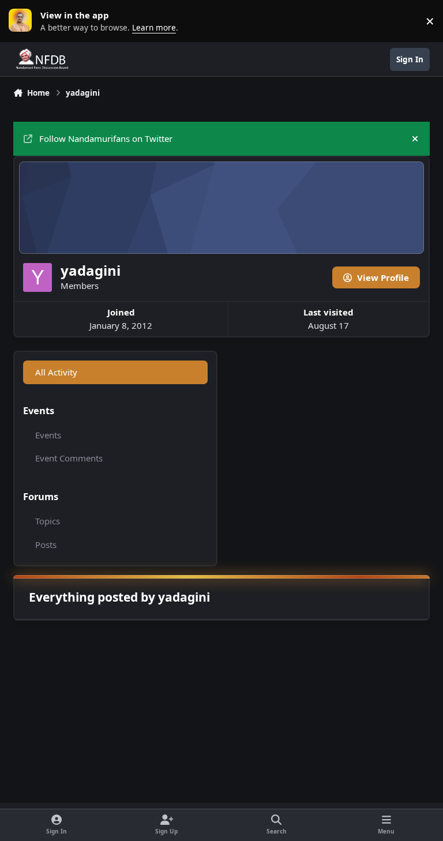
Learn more (23, 21)
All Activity (56, 372)
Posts (46, 544)
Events (48, 435)
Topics (47, 521)
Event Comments (69, 458)
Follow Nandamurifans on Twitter (105, 138)
